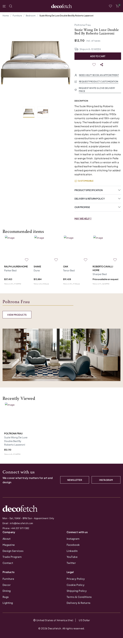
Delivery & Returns (78, 602)
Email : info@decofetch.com (18, 523)
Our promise (82, 207)
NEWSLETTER (74, 479)
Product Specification (88, 190)
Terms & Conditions (79, 597)
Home (6, 15)
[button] (117, 6)
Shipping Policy (77, 590)
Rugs (6, 597)
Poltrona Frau (82, 24)
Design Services (13, 551)
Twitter (71, 563)
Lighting (8, 602)
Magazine (9, 544)
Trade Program (12, 556)
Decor (7, 585)
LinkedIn (72, 551)
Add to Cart (97, 56)
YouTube (72, 556)
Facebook (73, 544)
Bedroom (31, 15)
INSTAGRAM (106, 479)
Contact (8, 563)
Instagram (73, 538)
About (6, 538)
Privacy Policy (76, 578)
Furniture (17, 15)
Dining (7, 590)
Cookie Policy (75, 585)
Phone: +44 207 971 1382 (16, 528)
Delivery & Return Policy (89, 198)
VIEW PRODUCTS (17, 314)
